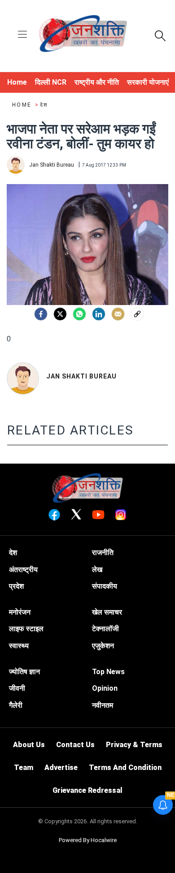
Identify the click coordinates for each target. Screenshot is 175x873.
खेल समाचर (107, 612)
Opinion (105, 688)
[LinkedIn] (98, 314)
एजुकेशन (103, 645)
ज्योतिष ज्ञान (24, 671)
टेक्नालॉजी (105, 628)
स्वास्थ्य (19, 645)
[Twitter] (60, 314)
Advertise (61, 767)
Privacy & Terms (134, 744)
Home (23, 105)
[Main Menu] (22, 35)
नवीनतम (102, 705)
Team (23, 767)
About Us (29, 744)
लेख (97, 569)
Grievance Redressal (87, 790)
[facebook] (41, 314)
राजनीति (103, 552)
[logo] (83, 35)
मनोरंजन (20, 612)
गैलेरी (15, 705)
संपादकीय (104, 586)
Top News (108, 671)
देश (44, 105)
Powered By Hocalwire (88, 840)
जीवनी (17, 688)
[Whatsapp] (79, 314)
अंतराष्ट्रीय (23, 569)
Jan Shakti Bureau (81, 376)
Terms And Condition (125, 767)
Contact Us (75, 744)
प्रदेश (16, 586)
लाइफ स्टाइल (26, 628)
